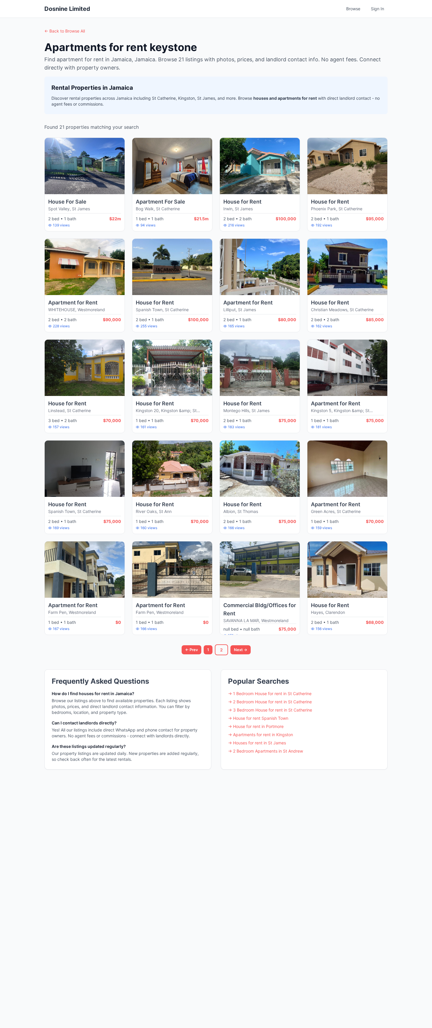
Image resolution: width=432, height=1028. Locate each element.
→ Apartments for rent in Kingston (260, 734)
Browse (353, 8)
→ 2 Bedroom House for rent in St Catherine (270, 701)
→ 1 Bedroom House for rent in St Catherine (270, 693)
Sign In (377, 8)
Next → (240, 649)
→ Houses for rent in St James (257, 742)
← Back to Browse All (64, 30)
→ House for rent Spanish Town (258, 718)
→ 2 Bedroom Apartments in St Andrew (265, 750)
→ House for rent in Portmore (256, 726)
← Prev (191, 649)
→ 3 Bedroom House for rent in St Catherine (270, 709)
